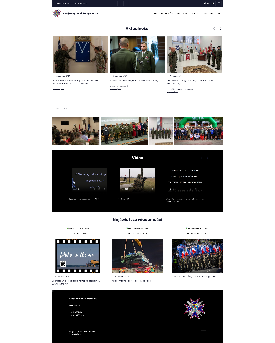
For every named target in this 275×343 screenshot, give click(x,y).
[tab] (86, 308)
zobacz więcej (61, 108)
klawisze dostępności (63, 3)
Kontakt (196, 13)
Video (137, 158)
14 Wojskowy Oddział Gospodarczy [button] (83, 298)
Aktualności (167, 13)
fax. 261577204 (77, 315)
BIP (219, 13)
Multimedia (182, 13)
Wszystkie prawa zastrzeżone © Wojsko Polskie (82, 332)
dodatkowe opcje (80, 3)
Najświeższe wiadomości (137, 220)
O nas (154, 13)
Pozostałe (209, 13)
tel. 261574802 (77, 312)
